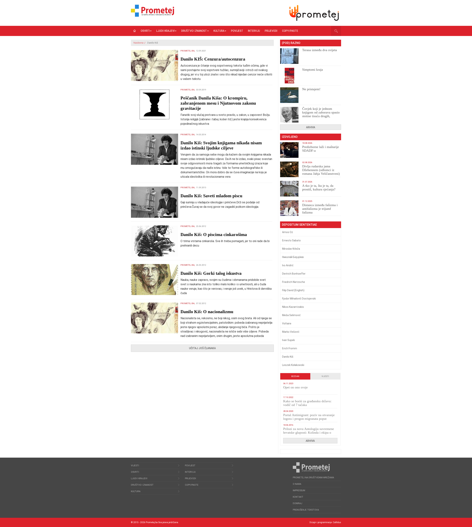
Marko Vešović (290, 331)
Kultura (219, 30)
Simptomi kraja (312, 69)
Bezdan (295, 376)
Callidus (337, 522)
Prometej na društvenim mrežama (313, 477)
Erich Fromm (289, 348)
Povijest (237, 30)
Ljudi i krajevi (165, 30)
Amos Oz (287, 232)
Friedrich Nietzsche (293, 281)
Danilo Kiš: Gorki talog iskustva (211, 273)
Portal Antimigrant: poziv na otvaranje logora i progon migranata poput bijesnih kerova (309, 418)
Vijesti (325, 376)
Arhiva (310, 127)
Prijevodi (271, 30)
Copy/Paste (290, 30)
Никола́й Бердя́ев (293, 257)
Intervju (254, 30)
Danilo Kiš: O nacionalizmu (207, 311)
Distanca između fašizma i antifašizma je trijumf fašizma (320, 208)
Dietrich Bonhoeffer (294, 273)
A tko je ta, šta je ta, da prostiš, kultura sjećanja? (318, 187)
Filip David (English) (293, 290)
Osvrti (145, 30)
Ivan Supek (288, 340)
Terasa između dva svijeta (319, 50)
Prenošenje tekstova (306, 510)
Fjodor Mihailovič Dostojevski (299, 298)
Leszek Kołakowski (293, 365)
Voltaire (286, 323)
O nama (297, 484)
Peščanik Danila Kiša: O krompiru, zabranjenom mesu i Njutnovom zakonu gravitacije (218, 103)
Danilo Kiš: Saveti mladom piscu (211, 195)
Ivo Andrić (288, 265)
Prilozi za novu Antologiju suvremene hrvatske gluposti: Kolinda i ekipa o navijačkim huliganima (308, 432)
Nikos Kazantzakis (293, 306)
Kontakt (298, 497)
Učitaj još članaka (202, 348)
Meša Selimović (291, 315)
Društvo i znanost (194, 30)
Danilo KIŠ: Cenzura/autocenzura (213, 59)
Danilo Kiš (287, 356)
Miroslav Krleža (291, 248)
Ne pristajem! (311, 89)
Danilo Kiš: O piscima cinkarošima (214, 234)
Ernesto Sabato (291, 240)
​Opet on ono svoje (295, 387)
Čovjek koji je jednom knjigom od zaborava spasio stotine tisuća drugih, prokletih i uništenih (321, 114)
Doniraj (297, 503)
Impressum (299, 490)
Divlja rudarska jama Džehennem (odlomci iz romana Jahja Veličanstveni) (321, 169)
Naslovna (138, 42)
